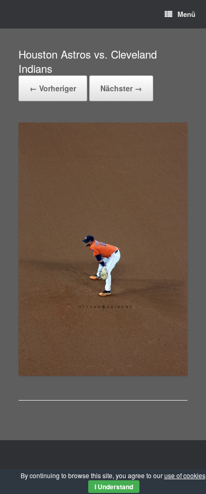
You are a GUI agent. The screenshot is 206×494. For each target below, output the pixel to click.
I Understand (114, 486)
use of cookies (184, 475)
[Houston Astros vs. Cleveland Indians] (103, 373)
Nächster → (121, 88)
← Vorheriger (53, 88)
